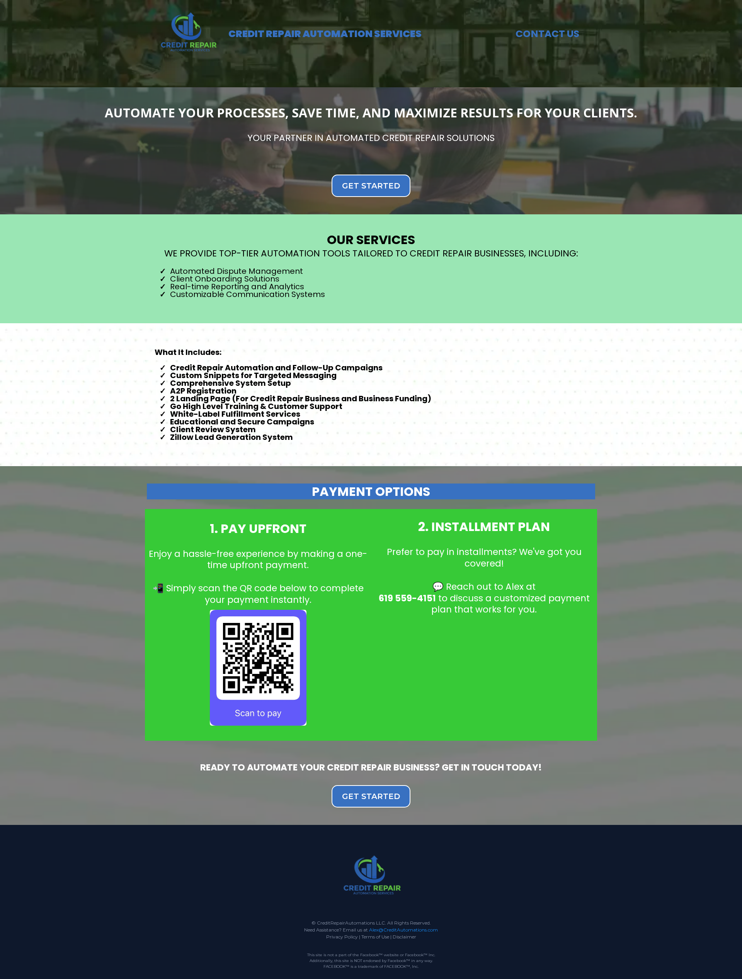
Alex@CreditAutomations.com (403, 930)
